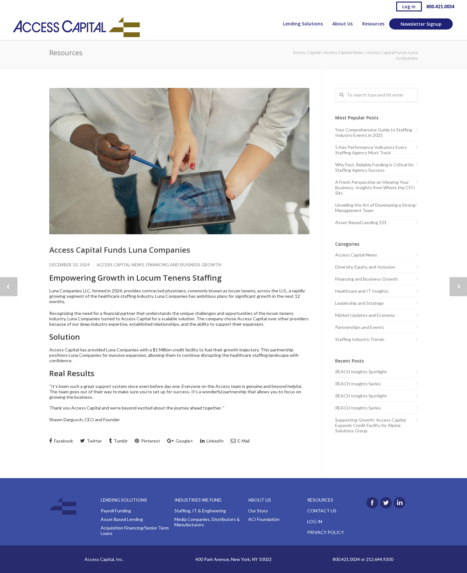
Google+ (184, 440)
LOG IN (314, 521)
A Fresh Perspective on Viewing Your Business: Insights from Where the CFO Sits (375, 187)
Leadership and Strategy (359, 303)
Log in (409, 6)
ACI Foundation (264, 519)
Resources (373, 24)
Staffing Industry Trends (359, 339)
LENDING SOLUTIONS (124, 500)
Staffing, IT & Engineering (200, 510)
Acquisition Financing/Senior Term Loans (135, 530)
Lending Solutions (303, 24)
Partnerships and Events (359, 327)
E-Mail (243, 440)
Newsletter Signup (421, 24)
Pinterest (150, 440)
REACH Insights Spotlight (361, 371)
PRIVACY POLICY (325, 532)
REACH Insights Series (358, 383)
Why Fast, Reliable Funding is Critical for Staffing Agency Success (374, 167)
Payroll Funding (116, 510)
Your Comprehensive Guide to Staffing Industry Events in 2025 (373, 132)
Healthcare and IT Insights (362, 291)
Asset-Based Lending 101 (361, 222)
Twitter (94, 440)
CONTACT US (321, 510)
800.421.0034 (440, 6)
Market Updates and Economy (365, 315)
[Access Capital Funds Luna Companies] (179, 161)
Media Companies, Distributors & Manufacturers (207, 521)
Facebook (63, 440)
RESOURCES (320, 500)
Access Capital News (343, 52)
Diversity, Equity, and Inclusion (365, 267)
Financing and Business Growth (183, 264)
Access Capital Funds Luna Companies (119, 249)
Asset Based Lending (122, 519)
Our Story (258, 510)
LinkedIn (215, 440)
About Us (342, 24)
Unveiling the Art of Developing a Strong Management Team (375, 207)
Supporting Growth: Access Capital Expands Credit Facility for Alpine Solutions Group (370, 425)
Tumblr (120, 440)
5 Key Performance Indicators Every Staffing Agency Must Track (371, 149)
